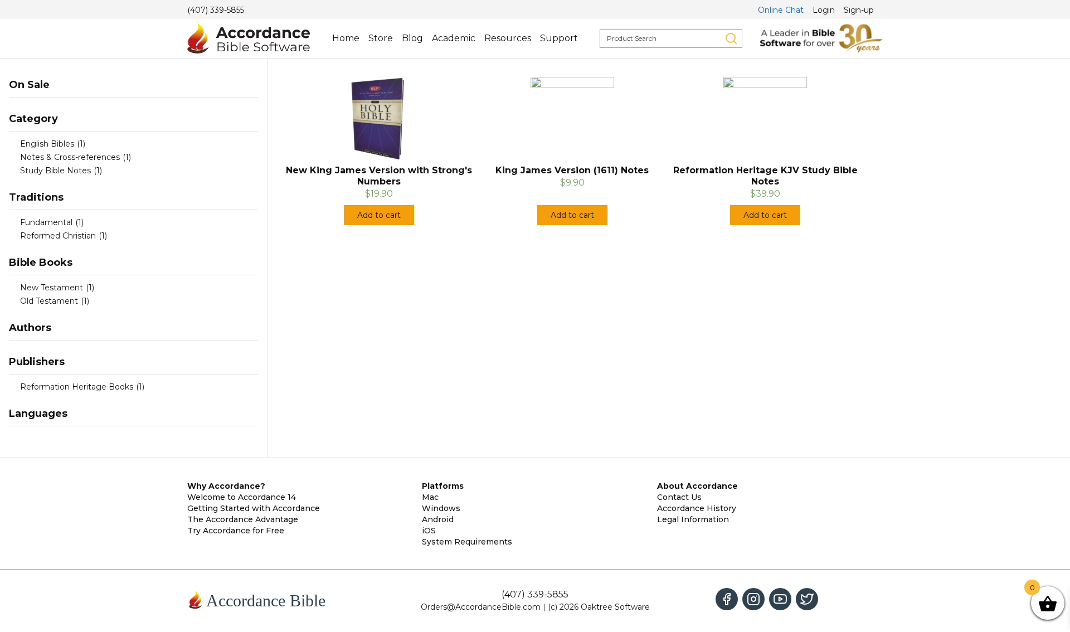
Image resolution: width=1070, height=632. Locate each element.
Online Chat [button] (781, 10)
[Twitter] (807, 599)
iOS (429, 531)
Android (438, 519)
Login (824, 10)
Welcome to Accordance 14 (241, 497)
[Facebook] (727, 599)
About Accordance (697, 486)
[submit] (731, 38)
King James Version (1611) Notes (572, 170)
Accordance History (696, 508)
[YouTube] (780, 599)
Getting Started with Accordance (253, 508)
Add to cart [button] (379, 215)
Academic (453, 38)
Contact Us (679, 497)
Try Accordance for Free (235, 531)
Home (345, 38)
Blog (412, 38)
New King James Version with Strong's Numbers (379, 176)
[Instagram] (753, 599)
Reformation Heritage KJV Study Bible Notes (765, 176)
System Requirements (467, 542)
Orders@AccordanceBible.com (481, 607)
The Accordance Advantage (242, 519)
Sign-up (859, 10)
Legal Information (693, 519)
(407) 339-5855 (215, 10)
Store (380, 38)
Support (559, 38)
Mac (430, 497)
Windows (441, 508)
